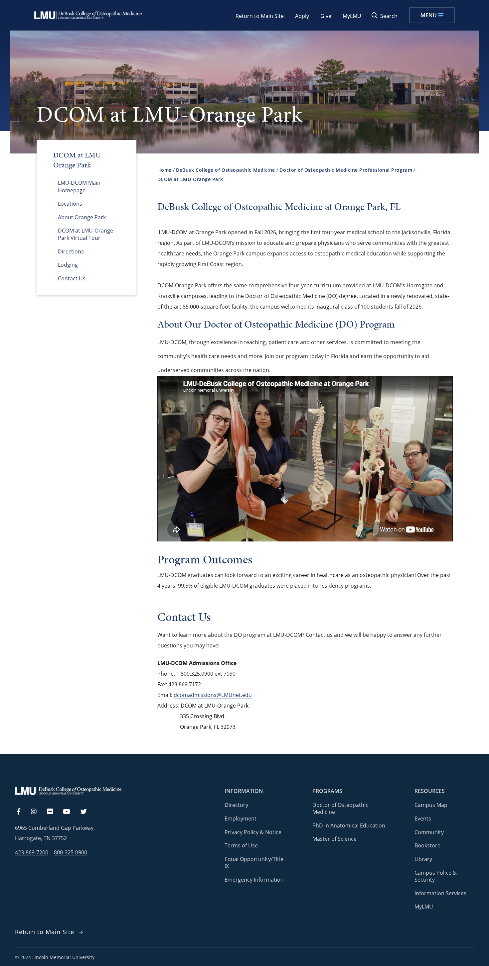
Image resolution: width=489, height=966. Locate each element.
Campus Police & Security (435, 876)
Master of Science (334, 838)
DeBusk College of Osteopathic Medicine (225, 170)
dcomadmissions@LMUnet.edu (213, 695)
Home (164, 170)
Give (325, 16)
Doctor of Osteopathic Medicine (340, 808)
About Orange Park (82, 217)
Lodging (68, 264)
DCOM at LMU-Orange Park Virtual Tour (85, 234)
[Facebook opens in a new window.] (22, 812)
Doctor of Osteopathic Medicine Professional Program (345, 170)
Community (429, 832)
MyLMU (352, 16)
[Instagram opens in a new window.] (37, 812)
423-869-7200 (31, 852)
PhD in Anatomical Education (348, 825)
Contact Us (71, 278)
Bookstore (427, 845)
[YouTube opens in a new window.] (71, 812)
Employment (240, 818)
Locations (70, 203)
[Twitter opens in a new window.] (87, 812)
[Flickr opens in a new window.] (53, 812)
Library (423, 859)
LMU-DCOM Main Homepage (79, 186)
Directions (71, 251)
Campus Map (430, 805)
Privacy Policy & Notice (253, 832)
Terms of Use (241, 845)
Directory (236, 805)
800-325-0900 (70, 852)
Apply (302, 16)
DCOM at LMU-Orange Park (190, 179)
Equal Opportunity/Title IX (254, 862)
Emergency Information (254, 879)
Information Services (440, 893)
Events (422, 818)
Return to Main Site (260, 16)
